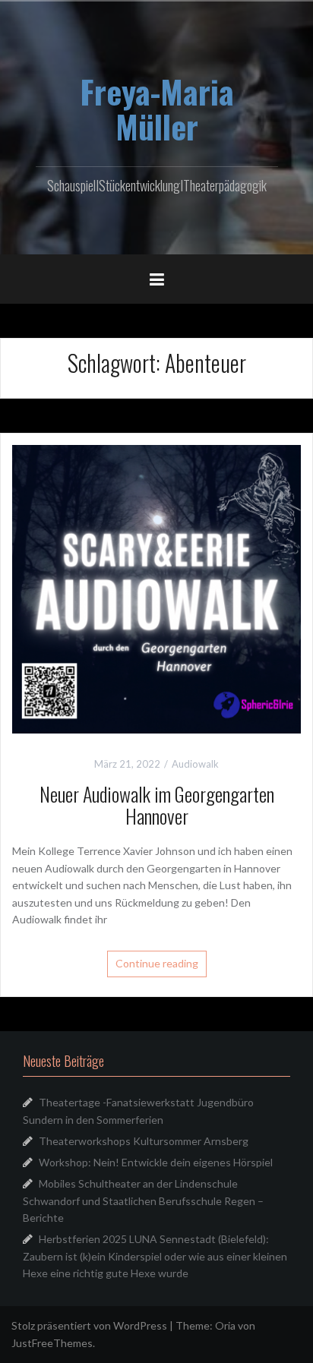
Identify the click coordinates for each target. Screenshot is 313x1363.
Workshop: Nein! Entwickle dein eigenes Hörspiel (156, 1162)
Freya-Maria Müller (157, 109)
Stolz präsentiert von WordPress (89, 1325)
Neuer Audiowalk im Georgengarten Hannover (157, 805)
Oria (225, 1325)
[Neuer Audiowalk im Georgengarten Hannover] (156, 588)
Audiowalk (195, 764)
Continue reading (156, 963)
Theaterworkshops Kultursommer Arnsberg (143, 1140)
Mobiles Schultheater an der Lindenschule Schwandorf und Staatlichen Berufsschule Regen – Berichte (143, 1200)
